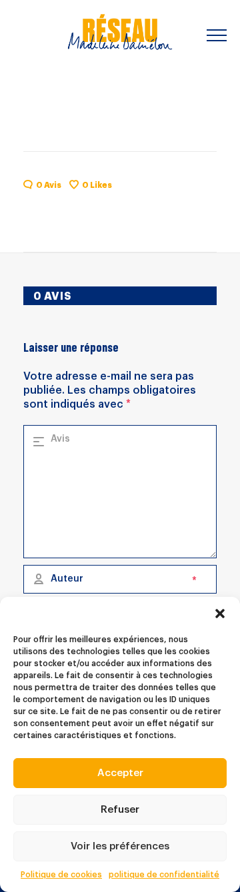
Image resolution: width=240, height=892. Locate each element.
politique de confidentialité (164, 875)
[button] (220, 613)
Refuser (120, 810)
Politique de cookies (61, 875)
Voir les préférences (120, 846)
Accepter (120, 773)
